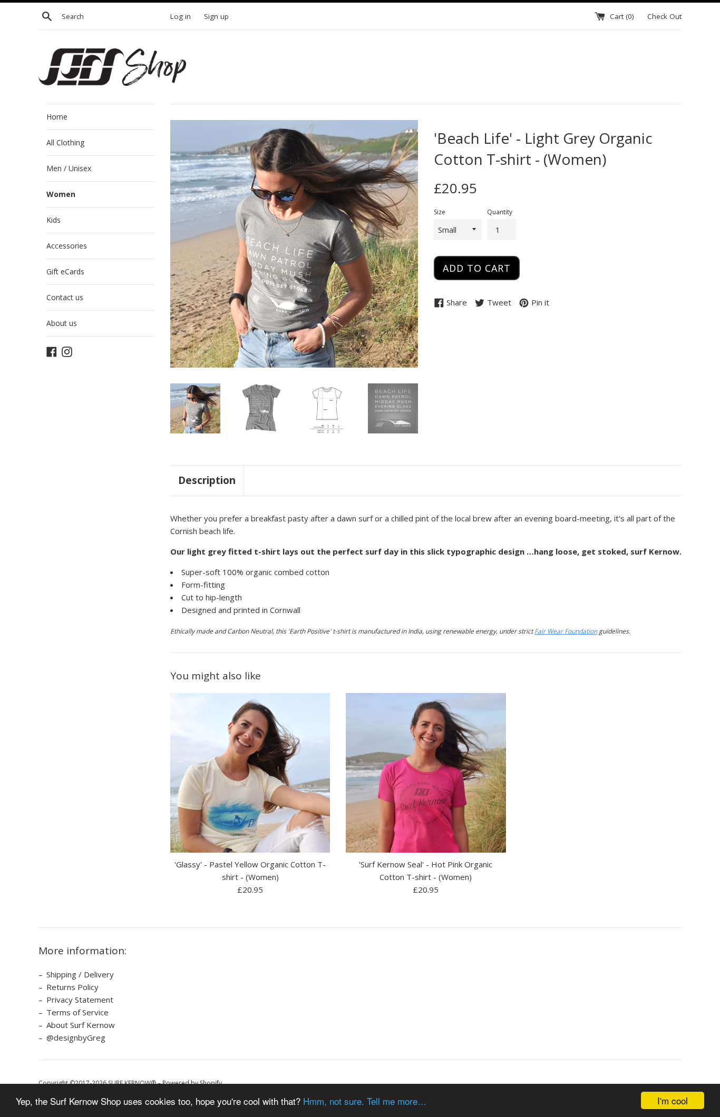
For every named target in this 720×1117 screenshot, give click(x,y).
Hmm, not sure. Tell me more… (364, 1101)
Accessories (66, 246)
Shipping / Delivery (80, 974)
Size (439, 211)
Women (60, 194)
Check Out (664, 16)
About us (61, 323)
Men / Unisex (68, 168)
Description (207, 480)
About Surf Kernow (80, 1025)
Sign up (216, 16)
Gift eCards (65, 271)
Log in (180, 16)
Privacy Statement (79, 999)
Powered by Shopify (192, 1083)
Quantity (499, 211)
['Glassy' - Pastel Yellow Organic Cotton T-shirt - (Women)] (250, 773)
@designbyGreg (75, 1037)
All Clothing (65, 142)
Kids (53, 220)
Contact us (64, 297)
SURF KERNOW (129, 1083)
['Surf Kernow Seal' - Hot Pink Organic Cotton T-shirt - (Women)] (425, 773)
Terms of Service (77, 1012)
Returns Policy (72, 987)
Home (56, 117)
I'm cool (672, 1100)
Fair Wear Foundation (565, 631)
